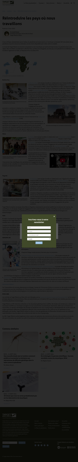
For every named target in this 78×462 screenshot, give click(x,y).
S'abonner (39, 243)
